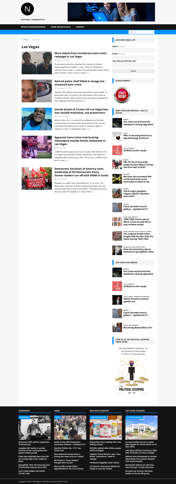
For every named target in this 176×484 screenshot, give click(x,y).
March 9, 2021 (62, 179)
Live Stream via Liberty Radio (133, 351)
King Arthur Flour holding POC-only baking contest (105, 443)
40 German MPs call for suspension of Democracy (33, 443)
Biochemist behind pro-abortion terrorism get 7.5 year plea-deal (139, 466)
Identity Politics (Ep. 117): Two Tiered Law (67, 449)
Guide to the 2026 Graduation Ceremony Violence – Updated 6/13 (69, 443)
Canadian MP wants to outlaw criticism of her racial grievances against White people (32, 450)
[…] (87, 73)
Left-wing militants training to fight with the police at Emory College (141, 451)
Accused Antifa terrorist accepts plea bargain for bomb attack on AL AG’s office (141, 444)
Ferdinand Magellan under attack (104, 462)
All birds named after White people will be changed (105, 449)
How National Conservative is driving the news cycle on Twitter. (69, 455)
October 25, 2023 (63, 60)
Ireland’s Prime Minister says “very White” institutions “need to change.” (105, 456)
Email (118, 53)
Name (118, 46)
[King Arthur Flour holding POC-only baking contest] (106, 427)
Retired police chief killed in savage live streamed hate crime (80, 82)
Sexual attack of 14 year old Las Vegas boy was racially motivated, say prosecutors (81, 111)
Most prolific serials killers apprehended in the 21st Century (68, 467)
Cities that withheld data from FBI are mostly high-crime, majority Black (33, 458)
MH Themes (63, 481)
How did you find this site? (124, 61)
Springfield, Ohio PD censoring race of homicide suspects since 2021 (34, 466)
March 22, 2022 (62, 116)
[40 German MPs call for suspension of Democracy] (34, 427)
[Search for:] (141, 32)
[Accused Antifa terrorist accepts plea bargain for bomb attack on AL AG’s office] (141, 427)
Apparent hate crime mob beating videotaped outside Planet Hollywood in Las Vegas (80, 141)
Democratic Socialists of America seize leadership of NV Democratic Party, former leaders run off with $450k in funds (81, 172)
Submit (133, 71)
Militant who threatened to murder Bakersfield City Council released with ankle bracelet (141, 458)
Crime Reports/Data (61, 27)
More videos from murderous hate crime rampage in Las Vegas (81, 54)
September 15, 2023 (64, 88)
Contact (80, 27)
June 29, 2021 (61, 148)
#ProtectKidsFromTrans (33, 27)
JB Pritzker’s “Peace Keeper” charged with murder (66, 461)
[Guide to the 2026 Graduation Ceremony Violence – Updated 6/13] (70, 427)
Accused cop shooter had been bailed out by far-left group (139, 472)
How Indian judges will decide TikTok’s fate (31, 472)
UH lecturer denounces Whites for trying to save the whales (105, 467)
